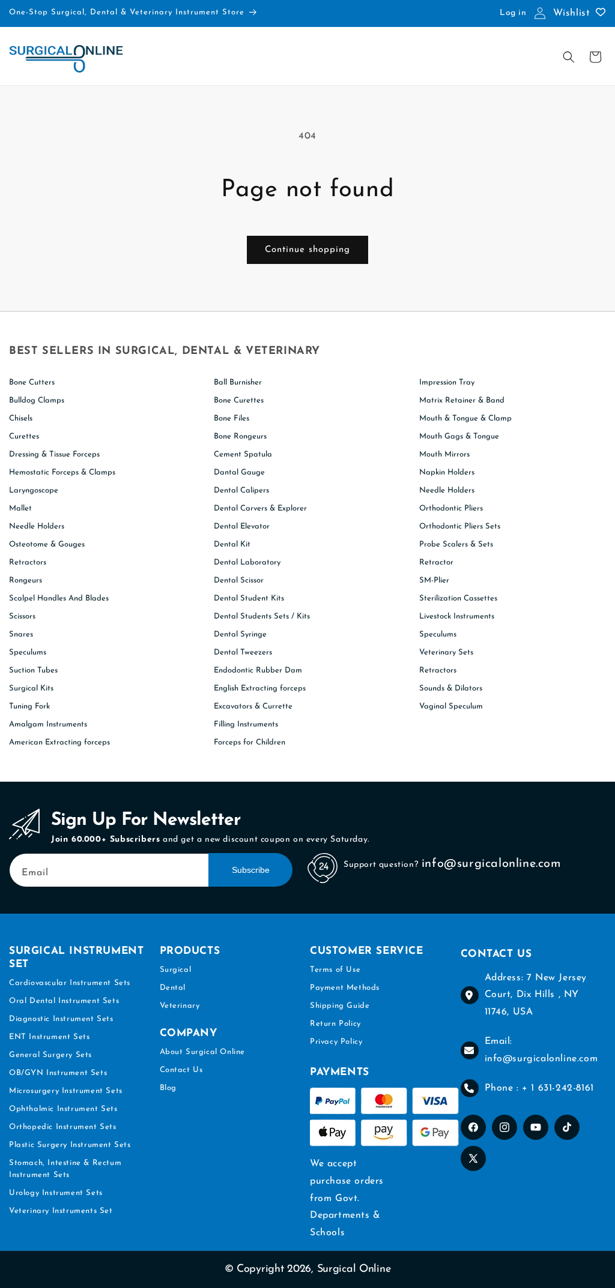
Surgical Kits (31, 688)
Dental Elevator (242, 526)
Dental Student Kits (249, 598)
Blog (168, 1088)
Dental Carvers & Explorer (260, 508)
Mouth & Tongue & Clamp (465, 418)
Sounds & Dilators (450, 688)
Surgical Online (354, 1269)
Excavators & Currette (253, 706)
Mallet (20, 508)
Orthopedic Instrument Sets (63, 1127)
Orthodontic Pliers (451, 508)
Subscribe (251, 870)
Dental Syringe (240, 634)
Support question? (381, 864)
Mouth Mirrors (444, 454)
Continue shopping (307, 249)
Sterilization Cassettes (458, 598)
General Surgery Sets (50, 1055)
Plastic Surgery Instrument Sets (70, 1145)
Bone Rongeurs (240, 436)
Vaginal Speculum (451, 706)
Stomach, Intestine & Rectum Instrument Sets (65, 1169)
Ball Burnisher (238, 382)
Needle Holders (36, 526)
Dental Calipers (241, 490)
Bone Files (231, 418)
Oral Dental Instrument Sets (64, 1001)
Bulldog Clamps (36, 400)
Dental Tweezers (243, 652)
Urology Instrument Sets (56, 1193)
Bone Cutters (32, 382)
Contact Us (181, 1070)
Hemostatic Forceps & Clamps (62, 472)
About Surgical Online (203, 1052)
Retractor (436, 562)
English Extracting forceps (260, 688)
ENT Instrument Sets (49, 1037)
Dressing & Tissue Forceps (54, 454)
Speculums (27, 652)
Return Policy (335, 1024)
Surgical (176, 970)
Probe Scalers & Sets (456, 544)
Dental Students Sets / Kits (262, 616)
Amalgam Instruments (48, 724)
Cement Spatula (243, 454)
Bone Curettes (239, 400)
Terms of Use (335, 970)
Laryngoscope (33, 490)
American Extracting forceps (59, 742)
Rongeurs (25, 580)
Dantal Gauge (239, 472)
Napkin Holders (446, 472)
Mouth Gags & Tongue (459, 436)
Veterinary (180, 1006)
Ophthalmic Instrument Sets (63, 1109)
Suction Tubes (33, 670)
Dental (173, 988)
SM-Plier (434, 580)
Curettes (24, 436)
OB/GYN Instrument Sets (58, 1073)
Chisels (20, 418)
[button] (569, 57)
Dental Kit (232, 544)
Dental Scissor (239, 580)
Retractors (27, 562)
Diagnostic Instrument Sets (61, 1019)
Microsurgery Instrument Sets (66, 1091)
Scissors (22, 616)
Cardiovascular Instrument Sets (69, 983)
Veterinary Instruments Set (61, 1211)
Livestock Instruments (456, 616)
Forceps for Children (249, 742)
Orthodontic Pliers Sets (459, 526)
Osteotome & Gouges (47, 544)
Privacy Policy (336, 1042)
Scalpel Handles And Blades (59, 598)
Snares (21, 634)
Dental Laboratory (247, 562)
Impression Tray (446, 382)
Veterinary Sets (446, 652)
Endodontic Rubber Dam (258, 670)
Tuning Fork (29, 706)
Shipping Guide (339, 1006)
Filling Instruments (246, 724)
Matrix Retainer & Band (461, 400)
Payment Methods (345, 988)
